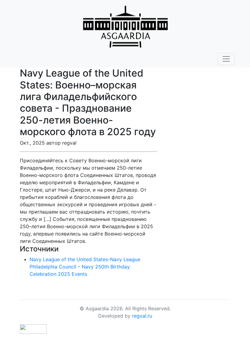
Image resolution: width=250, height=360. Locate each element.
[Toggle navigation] (226, 59)
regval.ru (142, 316)
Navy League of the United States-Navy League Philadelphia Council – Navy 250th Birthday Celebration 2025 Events (85, 266)
